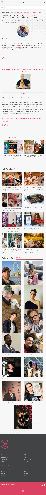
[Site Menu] (44, 2)
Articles (3, 456)
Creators (3, 473)
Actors (21, 94)
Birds (25, 471)
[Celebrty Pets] (23, 3)
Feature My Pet (4, 457)
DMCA (25, 457)
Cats (25, 469)
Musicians (3, 469)
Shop (25, 454)
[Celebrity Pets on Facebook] (44, 484)
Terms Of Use (4, 459)
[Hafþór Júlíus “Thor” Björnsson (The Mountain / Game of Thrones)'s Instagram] (7, 124)
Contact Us (26, 456)
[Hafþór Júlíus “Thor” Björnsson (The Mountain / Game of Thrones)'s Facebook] (3, 124)
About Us (3, 461)
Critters (26, 473)
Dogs (25, 468)
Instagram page (18, 47)
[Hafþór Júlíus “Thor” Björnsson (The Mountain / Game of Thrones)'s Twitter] (5, 124)
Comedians (3, 475)
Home (3, 12)
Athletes (24, 94)
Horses (25, 475)
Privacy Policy (27, 459)
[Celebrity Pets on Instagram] (42, 484)
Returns (26, 461)
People (7, 12)
